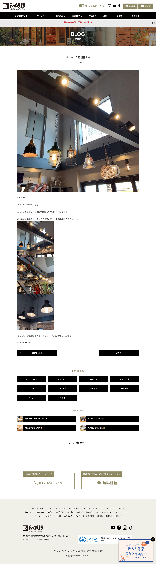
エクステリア (97, 508)
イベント (31, 398)
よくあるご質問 (88, 516)
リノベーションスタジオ (43, 516)
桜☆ (119, 353)
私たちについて (21, 16)
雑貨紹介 (28, 342)
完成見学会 (60, 16)
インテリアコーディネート (114, 508)
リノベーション (31, 379)
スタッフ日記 (125, 379)
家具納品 (93, 388)
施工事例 (92, 16)
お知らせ (93, 379)
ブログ (22, 342)
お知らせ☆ (38, 353)
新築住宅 (49, 512)
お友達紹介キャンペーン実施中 (76, 22)
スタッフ (49, 508)
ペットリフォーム (62, 379)
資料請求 (109, 516)
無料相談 (109, 482)
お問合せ (135, 16)
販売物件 (76, 16)
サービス (40, 16)
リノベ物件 (70, 512)
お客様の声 (68, 516)
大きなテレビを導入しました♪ (37, 418)
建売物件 (80, 512)
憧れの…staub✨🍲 (96, 418)
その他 (119, 16)
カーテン (62, 388)
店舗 (105, 16)
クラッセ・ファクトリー (122, 512)
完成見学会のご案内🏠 (33, 427)
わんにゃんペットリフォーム (79, 508)
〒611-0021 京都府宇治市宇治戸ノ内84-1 (47, 536)
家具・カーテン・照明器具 (34, 512)
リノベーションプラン (103, 512)
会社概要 (58, 516)
